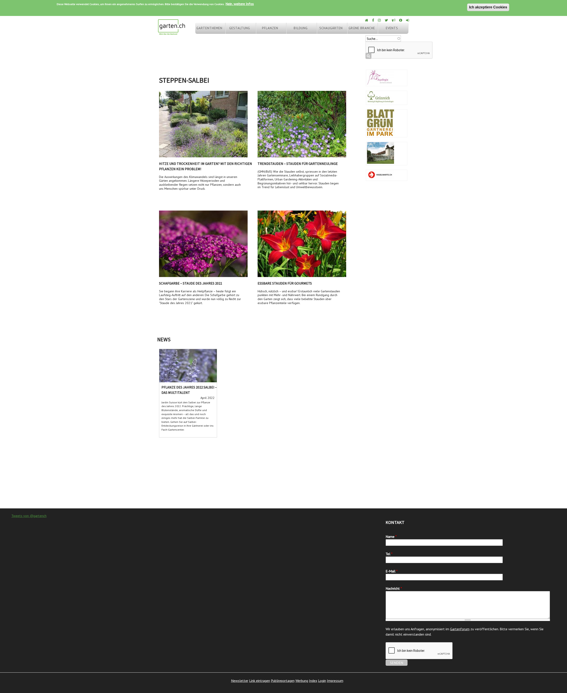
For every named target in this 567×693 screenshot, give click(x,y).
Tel (389, 554)
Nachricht (394, 588)
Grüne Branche (362, 28)
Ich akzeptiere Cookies (488, 7)
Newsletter (239, 680)
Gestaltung (239, 28)
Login (322, 680)
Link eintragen (259, 680)
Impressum (335, 680)
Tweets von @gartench (29, 515)
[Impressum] (401, 20)
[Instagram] (380, 20)
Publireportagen (283, 680)
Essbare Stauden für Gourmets (285, 283)
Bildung (301, 28)
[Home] (367, 20)
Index (313, 680)
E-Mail (392, 571)
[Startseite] (171, 33)
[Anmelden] (408, 20)
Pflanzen (270, 28)
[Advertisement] (283, 473)
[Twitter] (387, 20)
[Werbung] (394, 20)
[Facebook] (373, 20)
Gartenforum (460, 629)
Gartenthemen (209, 28)
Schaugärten (331, 28)
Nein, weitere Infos (239, 4)
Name (391, 536)
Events (392, 28)
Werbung (301, 680)
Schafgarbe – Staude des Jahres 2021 (190, 283)
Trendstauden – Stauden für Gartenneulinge (298, 163)
